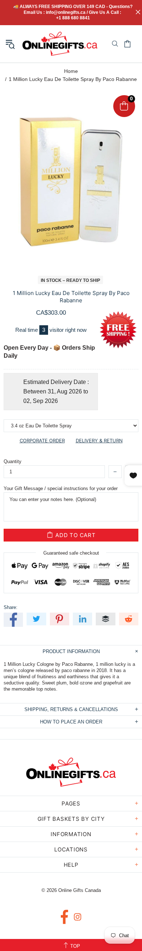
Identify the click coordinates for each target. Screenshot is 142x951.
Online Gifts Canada (60, 43)
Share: (10, 607)
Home (71, 71)
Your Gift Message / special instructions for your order (61, 488)
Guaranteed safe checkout (71, 553)
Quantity (12, 461)
